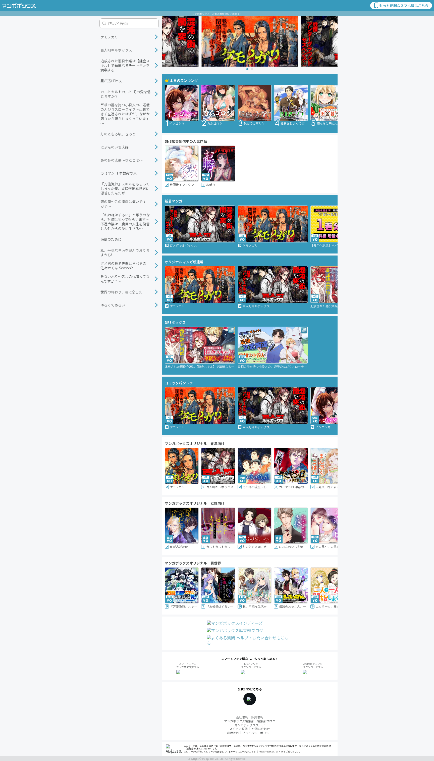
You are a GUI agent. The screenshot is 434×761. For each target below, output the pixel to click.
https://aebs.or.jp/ (268, 751)
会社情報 (242, 717)
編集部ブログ (266, 721)
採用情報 (257, 717)
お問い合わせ (261, 729)
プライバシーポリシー (257, 733)
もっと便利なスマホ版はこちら (403, 5)
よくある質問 (239, 729)
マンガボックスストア (250, 725)
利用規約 (233, 733)
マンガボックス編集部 (239, 721)
